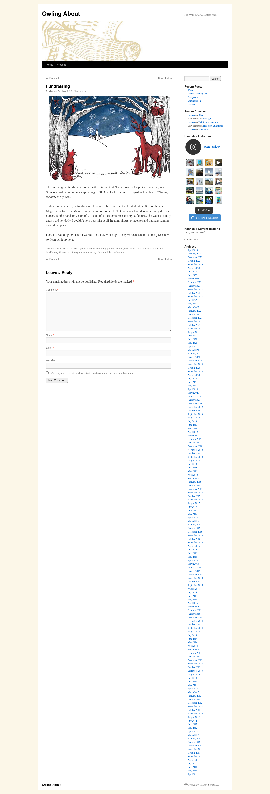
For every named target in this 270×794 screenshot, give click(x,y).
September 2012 (195, 713)
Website (61, 64)
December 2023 (195, 257)
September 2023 (195, 264)
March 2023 (193, 278)
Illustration (92, 248)
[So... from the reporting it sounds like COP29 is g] (190, 172)
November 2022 (195, 289)
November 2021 (195, 321)
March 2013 (193, 692)
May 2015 (192, 599)
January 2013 (194, 699)
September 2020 (195, 371)
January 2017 (194, 528)
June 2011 (192, 766)
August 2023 (194, 267)
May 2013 (192, 684)
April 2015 (193, 602)
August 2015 (194, 588)
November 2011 (195, 749)
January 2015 (194, 613)
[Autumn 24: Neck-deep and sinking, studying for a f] (199, 172)
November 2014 (195, 620)
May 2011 (192, 770)
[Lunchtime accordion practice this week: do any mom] (218, 162)
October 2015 (194, 581)
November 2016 (195, 535)
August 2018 (194, 460)
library (75, 252)
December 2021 (195, 317)
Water (190, 90)
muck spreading (87, 252)
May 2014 (192, 642)
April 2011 (193, 774)
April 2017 (193, 517)
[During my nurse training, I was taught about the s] (218, 172)
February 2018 (194, 481)
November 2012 (195, 706)
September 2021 (195, 328)
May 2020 (192, 385)
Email (50, 347)
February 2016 (194, 567)
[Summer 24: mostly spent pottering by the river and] (199, 200)
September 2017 (195, 499)
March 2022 (193, 307)
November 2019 (195, 406)
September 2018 (195, 456)
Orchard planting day (197, 93)
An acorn (192, 104)
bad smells (117, 248)
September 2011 (195, 756)
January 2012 (194, 741)
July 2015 (192, 592)
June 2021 (192, 339)
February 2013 (194, 695)
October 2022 (194, 292)
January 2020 (194, 399)
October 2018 (194, 453)
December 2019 (195, 403)
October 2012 (194, 709)
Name (50, 334)
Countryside (79, 248)
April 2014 (193, 645)
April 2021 (193, 346)
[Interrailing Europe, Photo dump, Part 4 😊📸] (190, 191)
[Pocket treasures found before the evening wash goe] (209, 162)
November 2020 (195, 364)
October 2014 (194, 624)
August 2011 (194, 759)
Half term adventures (208, 122)
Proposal (52, 78)
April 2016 (193, 560)
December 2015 (195, 574)
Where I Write (204, 129)
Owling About (61, 13)
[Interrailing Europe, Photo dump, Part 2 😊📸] (209, 191)
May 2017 (192, 513)
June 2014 (192, 638)
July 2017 (192, 506)
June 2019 (192, 424)
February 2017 (194, 524)
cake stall (141, 248)
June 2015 (192, 595)
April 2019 (193, 431)
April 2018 (193, 474)
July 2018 (192, 463)
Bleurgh (202, 114)
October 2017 (194, 496)
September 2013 (195, 670)
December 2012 (195, 702)
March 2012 (193, 734)
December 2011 (195, 745)
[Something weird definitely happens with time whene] (218, 200)
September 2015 (195, 585)
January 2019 (194, 442)
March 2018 (193, 478)
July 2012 (192, 720)
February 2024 (194, 253)
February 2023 (194, 282)
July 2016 (192, 549)
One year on (193, 97)
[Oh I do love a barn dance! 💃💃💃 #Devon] (209, 200)
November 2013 (195, 663)
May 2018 (192, 471)
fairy (149, 248)
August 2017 (194, 503)
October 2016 (194, 538)
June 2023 (192, 274)
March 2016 (193, 563)
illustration (64, 252)
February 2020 (194, 396)
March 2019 (193, 435)
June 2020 (192, 381)
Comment (52, 289)
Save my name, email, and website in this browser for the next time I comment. (93, 373)
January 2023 (194, 285)
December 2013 (195, 660)
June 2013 (192, 681)
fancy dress (159, 248)
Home (49, 64)
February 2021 (194, 353)
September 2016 (195, 542)
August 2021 (194, 332)
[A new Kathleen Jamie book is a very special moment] (199, 181)
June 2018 (192, 467)
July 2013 (192, 677)
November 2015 (195, 578)
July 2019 (192, 421)
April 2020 (193, 389)
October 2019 (194, 410)
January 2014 (194, 656)
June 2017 (192, 510)
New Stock (165, 78)
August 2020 (194, 374)
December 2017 (195, 488)
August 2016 (194, 545)
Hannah (82, 91)
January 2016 (194, 570)
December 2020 (195, 360)
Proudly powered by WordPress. (203, 784)
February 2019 (194, 438)
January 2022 (194, 314)
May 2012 (192, 727)
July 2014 (192, 635)
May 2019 (192, 428)
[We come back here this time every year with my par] (209, 172)
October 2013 (194, 667)
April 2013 (193, 688)
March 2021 (193, 349)
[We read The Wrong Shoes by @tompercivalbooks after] (199, 162)
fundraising (52, 252)
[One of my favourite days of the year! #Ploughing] (209, 181)
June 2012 (192, 724)
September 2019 (195, 414)
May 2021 (192, 342)
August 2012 (194, 717)
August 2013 (194, 674)
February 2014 (194, 652)
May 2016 (192, 556)
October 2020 (194, 367)
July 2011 (192, 763)
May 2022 (192, 303)
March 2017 (193, 520)
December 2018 (195, 446)
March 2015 (193, 606)
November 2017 (195, 492)
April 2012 (193, 731)
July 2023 (192, 271)
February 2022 (194, 310)
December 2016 (195, 531)
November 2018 (195, 449)
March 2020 (193, 392)
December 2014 (195, 617)
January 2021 (194, 356)
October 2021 (194, 324)
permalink (118, 252)
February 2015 (194, 610)
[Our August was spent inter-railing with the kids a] (190, 200)
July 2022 (192, 299)
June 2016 (192, 553)
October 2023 (194, 260)
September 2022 (195, 296)
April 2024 (193, 250)
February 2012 (194, 738)
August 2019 (194, 417)
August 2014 (194, 631)
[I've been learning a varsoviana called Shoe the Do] (218, 181)
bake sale (129, 248)
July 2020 (192, 378)
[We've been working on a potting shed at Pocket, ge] (190, 181)
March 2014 (193, 649)
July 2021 (192, 335)
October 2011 (194, 752)
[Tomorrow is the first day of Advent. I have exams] (190, 162)
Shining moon (194, 100)
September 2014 (195, 627)
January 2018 (194, 485)
